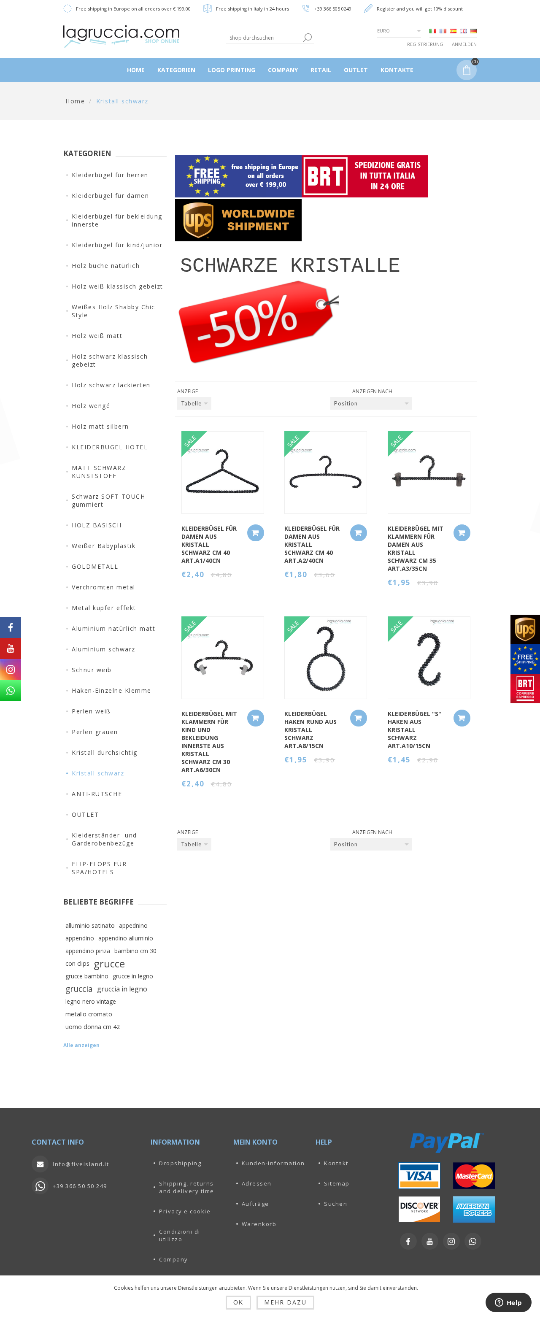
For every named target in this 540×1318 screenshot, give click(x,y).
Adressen (257, 1183)
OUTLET (85, 814)
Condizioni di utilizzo (179, 1235)
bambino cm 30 (135, 951)
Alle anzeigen (81, 1045)
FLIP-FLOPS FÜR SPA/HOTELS (99, 868)
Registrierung (425, 44)
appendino (79, 938)
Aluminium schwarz (103, 649)
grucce (109, 963)
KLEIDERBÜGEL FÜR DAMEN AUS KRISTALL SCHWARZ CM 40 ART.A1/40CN (209, 544)
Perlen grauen (95, 732)
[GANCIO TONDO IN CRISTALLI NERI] (326, 658)
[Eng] (463, 30)
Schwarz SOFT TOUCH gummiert (108, 500)
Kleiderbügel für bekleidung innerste (117, 220)
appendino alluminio (125, 938)
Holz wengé (91, 406)
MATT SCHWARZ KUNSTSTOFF (99, 472)
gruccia (79, 988)
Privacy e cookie (185, 1211)
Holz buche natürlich (106, 266)
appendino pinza (87, 951)
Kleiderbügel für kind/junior (117, 245)
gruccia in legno (122, 989)
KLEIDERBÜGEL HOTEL (110, 447)
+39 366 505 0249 (332, 8)
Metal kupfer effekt (104, 608)
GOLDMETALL (95, 566)
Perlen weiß (91, 711)
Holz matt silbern (100, 426)
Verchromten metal (103, 587)
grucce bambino (86, 976)
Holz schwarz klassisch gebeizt (110, 360)
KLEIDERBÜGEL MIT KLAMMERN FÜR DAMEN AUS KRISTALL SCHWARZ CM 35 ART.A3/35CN (415, 548)
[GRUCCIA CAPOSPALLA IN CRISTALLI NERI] (326, 472)
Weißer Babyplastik (103, 546)
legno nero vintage (90, 1001)
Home (75, 101)
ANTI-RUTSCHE (97, 794)
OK (238, 1302)
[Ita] (432, 30)
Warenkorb (259, 1224)
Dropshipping (180, 1163)
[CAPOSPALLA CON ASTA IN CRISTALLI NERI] (223, 472)
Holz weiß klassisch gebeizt (117, 286)
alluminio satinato (90, 925)
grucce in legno (133, 976)
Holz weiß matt (97, 336)
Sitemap (337, 1183)
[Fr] (443, 30)
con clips (77, 963)
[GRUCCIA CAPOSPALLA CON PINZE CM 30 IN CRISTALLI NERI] (223, 658)
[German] (473, 30)
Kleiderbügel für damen (110, 196)
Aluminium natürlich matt (113, 628)
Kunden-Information (273, 1163)
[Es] (453, 30)
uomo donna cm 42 (92, 1027)
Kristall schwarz (98, 773)
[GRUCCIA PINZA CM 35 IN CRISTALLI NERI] (429, 472)
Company (173, 1259)
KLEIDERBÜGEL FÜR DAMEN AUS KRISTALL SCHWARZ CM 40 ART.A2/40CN (312, 544)
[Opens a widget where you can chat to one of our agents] (508, 1303)
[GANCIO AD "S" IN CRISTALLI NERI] (429, 658)
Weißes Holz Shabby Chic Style (113, 311)
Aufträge (255, 1203)
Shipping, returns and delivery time (186, 1187)
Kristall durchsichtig (105, 752)
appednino (133, 925)
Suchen (335, 1203)
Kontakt (336, 1163)
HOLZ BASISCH (97, 525)
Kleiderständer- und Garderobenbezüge (104, 839)
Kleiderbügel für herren (110, 175)
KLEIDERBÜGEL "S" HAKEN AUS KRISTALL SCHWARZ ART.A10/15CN (414, 730)
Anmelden (464, 44)
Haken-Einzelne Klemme (111, 690)
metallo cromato (88, 1014)
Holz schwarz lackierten (111, 385)
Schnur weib (92, 670)
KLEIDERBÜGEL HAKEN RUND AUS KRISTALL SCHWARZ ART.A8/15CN (310, 730)
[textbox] (263, 38)
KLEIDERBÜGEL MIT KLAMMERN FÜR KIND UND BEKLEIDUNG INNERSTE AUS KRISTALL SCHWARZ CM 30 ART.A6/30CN (209, 742)
